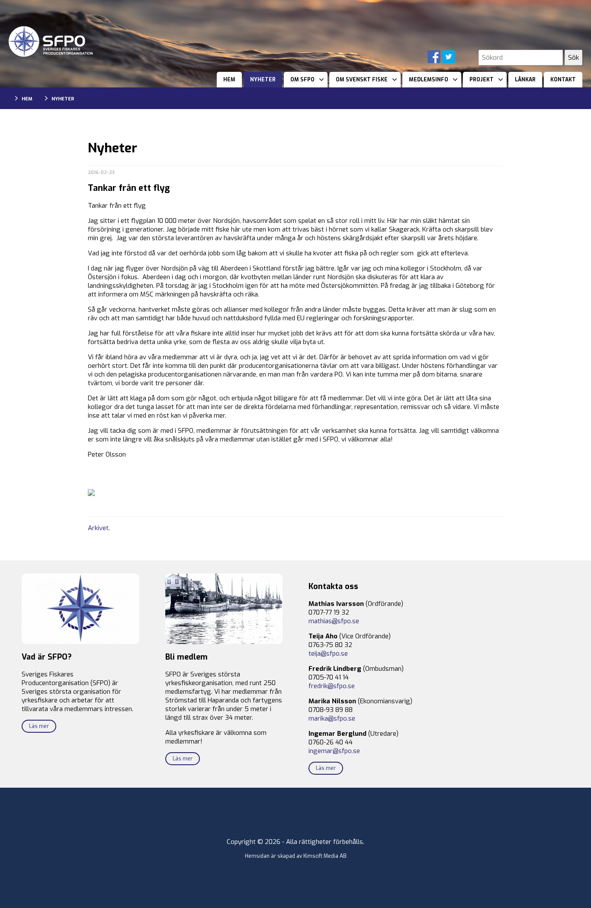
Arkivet (98, 528)
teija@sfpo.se (328, 653)
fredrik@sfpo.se (331, 686)
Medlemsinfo (428, 79)
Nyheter (263, 79)
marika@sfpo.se (331, 718)
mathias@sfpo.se (333, 621)
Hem (229, 79)
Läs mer (39, 726)
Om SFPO (302, 79)
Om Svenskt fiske (362, 79)
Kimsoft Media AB (325, 856)
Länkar (525, 79)
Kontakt (563, 79)
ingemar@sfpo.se (334, 751)
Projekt (481, 79)
